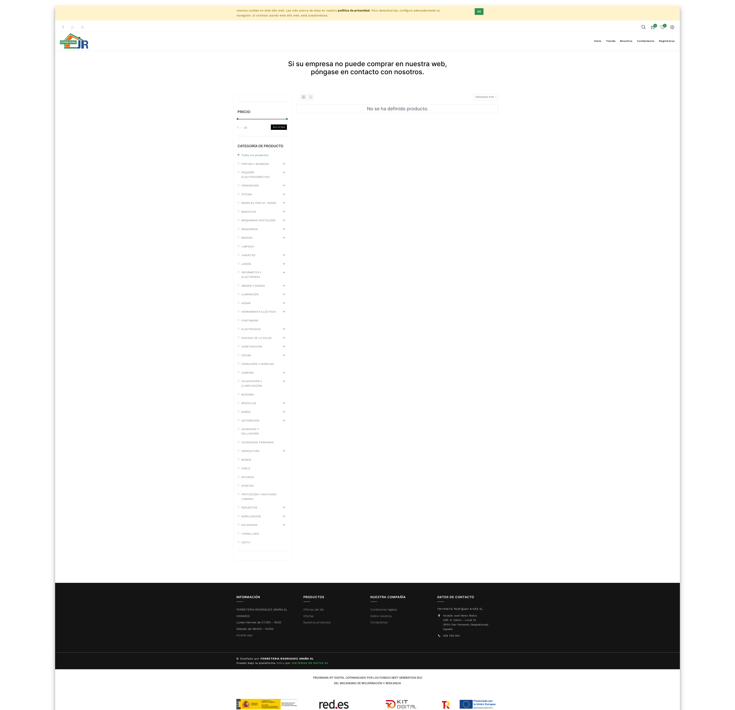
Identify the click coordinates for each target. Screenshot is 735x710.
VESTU (245, 542)
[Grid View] (304, 97)
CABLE (245, 468)
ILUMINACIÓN (250, 294)
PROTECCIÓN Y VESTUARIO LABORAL (258, 496)
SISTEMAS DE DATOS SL (311, 662)
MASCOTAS (248, 211)
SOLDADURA (249, 524)
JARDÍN (246, 263)
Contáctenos (379, 622)
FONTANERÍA (249, 320)
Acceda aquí (244, 635)
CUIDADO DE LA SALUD (256, 337)
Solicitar (279, 127)
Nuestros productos (317, 622)
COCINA (246, 355)
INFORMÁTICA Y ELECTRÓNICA (251, 274)
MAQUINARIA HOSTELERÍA (258, 220)
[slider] (237, 119)
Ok (479, 11)
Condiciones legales (384, 609)
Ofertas (308, 616)
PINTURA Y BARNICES (255, 163)
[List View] (311, 97)
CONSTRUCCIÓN (251, 346)
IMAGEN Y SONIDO (253, 285)
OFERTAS (247, 485)
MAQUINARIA (249, 229)
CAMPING (247, 372)
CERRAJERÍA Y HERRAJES (257, 363)
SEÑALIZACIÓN (251, 516)
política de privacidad (354, 10)
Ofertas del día (313, 609)
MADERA (246, 237)
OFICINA (246, 194)
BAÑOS (246, 411)
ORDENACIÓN (250, 185)
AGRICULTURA (250, 450)
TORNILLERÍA (250, 533)
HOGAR (246, 303)
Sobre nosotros (381, 616)
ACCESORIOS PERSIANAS (257, 442)
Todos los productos (255, 155)
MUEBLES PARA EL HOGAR (258, 202)
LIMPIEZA (247, 246)
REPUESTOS (249, 507)
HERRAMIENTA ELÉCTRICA (258, 311)
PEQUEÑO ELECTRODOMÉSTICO (255, 174)
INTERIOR (247, 477)
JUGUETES (248, 255)
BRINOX (246, 459)
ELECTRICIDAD (251, 329)
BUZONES (247, 394)
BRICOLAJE (248, 403)
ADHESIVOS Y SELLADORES (250, 431)
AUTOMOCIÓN (250, 420)
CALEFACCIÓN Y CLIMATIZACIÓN (251, 383)
